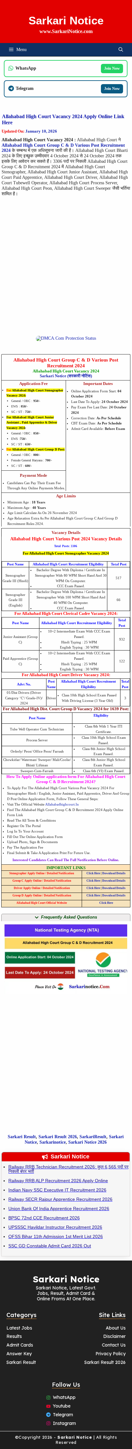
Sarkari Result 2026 (105, 1362)
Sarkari (46, 1136)
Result (60, 1136)
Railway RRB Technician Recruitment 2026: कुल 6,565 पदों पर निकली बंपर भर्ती (68, 1169)
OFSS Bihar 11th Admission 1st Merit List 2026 (55, 1236)
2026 (72, 1136)
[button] (121, 49)
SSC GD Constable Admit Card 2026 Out (49, 1245)
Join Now (112, 68)
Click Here (93, 873)
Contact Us (114, 1345)
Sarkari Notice (66, 20)
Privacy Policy (110, 1354)
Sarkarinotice (52, 1142)
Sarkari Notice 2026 (87, 1142)
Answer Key (19, 1354)
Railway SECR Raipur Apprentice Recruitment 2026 (60, 1199)
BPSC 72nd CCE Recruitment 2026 (44, 1217)
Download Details (114, 873)
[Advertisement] (66, 269)
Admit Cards (19, 1345)
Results (14, 1336)
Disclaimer (114, 1336)
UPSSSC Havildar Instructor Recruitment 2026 (55, 1227)
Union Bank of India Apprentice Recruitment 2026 (58, 1208)
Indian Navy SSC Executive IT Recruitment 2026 (57, 1189)
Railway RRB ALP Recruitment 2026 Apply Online (58, 1180)
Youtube (61, 1406)
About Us (116, 1328)
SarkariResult (92, 1136)
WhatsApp (64, 1397)
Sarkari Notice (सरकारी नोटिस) (66, 375)
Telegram (63, 1415)
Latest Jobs (19, 1328)
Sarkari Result (22, 1136)
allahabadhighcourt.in (62, 804)
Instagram (64, 1423)
